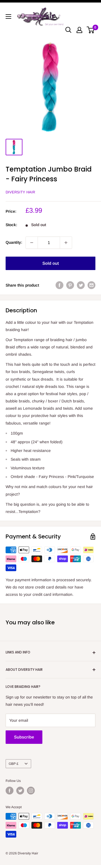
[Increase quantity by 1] (66, 243)
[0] (90, 30)
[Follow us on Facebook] (9, 790)
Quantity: (14, 242)
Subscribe (24, 737)
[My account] (79, 30)
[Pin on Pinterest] (70, 285)
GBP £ (14, 764)
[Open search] (68, 30)
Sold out (50, 263)
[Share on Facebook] (59, 285)
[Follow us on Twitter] (20, 790)
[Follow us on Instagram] (31, 790)
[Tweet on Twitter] (81, 285)
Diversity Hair (20, 192)
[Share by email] (91, 285)
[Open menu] (8, 16)
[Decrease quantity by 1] (32, 243)
